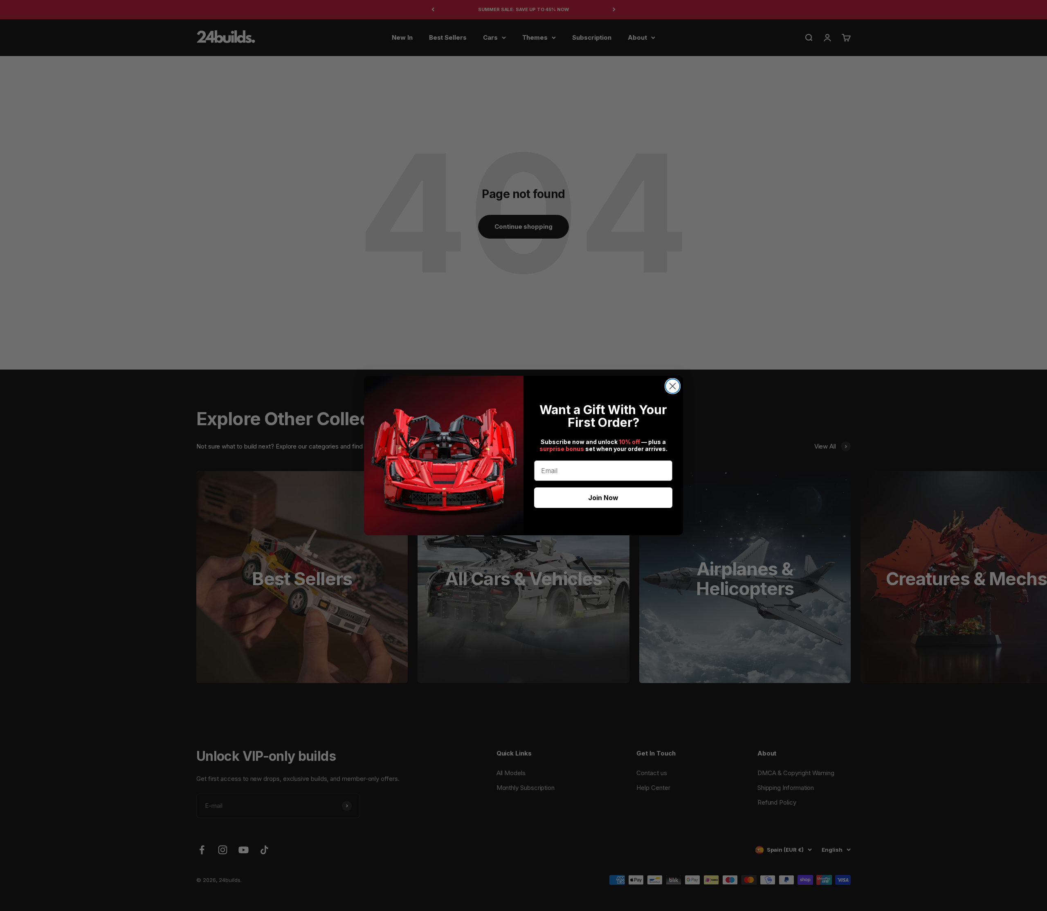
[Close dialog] (672, 386)
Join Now (603, 498)
